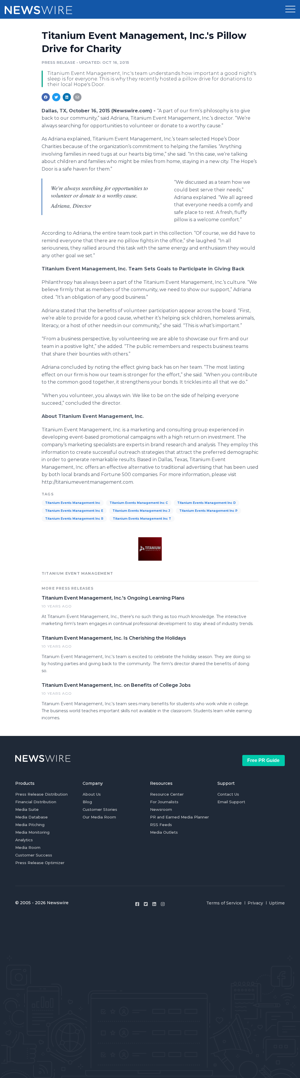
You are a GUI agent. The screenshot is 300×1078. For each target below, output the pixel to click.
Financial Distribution (35, 801)
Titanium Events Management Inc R (74, 519)
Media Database (31, 817)
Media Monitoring (32, 832)
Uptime (277, 903)
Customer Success (33, 855)
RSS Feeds (161, 824)
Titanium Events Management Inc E (74, 511)
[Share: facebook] (45, 97)
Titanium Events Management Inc (72, 503)
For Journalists (164, 801)
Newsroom (161, 809)
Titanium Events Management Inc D (206, 503)
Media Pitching (30, 824)
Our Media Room (99, 817)
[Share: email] (77, 97)
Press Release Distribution (41, 794)
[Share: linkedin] (67, 97)
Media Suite (27, 809)
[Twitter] (146, 904)
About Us (92, 794)
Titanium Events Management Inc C (139, 503)
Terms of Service (224, 903)
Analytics (24, 839)
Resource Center (167, 794)
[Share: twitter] (56, 97)
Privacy (255, 903)
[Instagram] (163, 904)
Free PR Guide (263, 760)
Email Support (231, 801)
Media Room (27, 847)
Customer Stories (100, 809)
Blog (87, 801)
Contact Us (228, 794)
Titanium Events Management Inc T (142, 519)
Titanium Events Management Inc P (208, 511)
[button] (290, 9)
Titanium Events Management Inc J (141, 511)
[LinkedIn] (154, 904)
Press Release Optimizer (39, 862)
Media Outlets (164, 832)
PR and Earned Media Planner (179, 817)
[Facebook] (137, 904)
